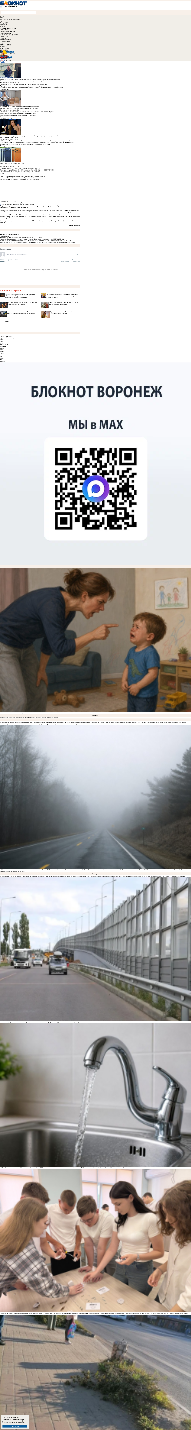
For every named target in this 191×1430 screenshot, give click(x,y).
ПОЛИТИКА (3, 38)
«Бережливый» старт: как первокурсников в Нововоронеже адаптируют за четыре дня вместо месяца (27, 1313)
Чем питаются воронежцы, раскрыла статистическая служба (43, 717)
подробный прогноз (6, 338)
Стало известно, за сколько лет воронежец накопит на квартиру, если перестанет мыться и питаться (55, 876)
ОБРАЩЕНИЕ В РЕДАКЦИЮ (9, 35)
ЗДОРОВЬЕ (3, 24)
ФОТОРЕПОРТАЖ (5, 45)
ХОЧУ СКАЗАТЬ (5, 48)
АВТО (1, 18)
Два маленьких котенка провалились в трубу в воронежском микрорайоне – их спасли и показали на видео (155, 876)
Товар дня (3, 146)
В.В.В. (2, 21)
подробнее (15, 338)
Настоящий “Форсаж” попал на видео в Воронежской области (164, 722)
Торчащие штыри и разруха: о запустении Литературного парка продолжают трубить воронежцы (29, 86)
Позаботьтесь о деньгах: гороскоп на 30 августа (14, 722)
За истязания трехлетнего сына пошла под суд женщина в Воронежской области (19, 713)
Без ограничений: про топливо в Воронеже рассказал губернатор (65, 869)
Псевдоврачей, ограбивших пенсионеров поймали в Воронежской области (86, 724)
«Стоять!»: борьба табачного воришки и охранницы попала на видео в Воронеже (133, 1167)
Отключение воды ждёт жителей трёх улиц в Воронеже (96, 1167)
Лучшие (9, 260)
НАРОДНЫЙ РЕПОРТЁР (7, 31)
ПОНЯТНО (15, 1426)
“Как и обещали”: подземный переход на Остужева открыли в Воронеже (129, 722)
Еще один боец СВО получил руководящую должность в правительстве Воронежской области (165, 1313)
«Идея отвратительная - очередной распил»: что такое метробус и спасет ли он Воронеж (27, 112)
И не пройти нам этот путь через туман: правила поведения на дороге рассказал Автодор (24, 869)
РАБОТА (11, 52)
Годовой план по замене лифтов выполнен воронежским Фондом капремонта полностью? (104, 876)
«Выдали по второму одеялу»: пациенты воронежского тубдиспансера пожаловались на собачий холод (31, 87)
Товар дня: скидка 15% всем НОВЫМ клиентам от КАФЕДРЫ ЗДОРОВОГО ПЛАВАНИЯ (27, 170)
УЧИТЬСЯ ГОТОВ (10, 53)
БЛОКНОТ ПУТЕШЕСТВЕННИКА (10, 19)
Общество (3, 201)
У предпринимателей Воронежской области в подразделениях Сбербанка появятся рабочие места (29, 240)
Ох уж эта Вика (4, 89)
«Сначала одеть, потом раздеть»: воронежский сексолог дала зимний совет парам (25, 144)
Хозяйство (3, 117)
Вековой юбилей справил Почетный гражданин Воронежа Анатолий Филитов (120, 1313)
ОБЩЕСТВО (4, 36)
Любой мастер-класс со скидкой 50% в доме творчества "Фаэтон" (20, 168)
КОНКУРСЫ (3, 26)
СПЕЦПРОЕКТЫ (5, 41)
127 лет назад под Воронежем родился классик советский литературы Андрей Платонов (63, 1022)
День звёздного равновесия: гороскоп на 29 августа (15, 876)
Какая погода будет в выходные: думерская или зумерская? (18, 115)
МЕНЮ (2, 16)
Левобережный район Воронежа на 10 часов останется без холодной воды (21, 1167)
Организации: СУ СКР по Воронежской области (14, 242)
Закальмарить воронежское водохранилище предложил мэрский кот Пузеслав (61, 1167)
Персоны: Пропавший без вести (66, 242)
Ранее (17, 260)
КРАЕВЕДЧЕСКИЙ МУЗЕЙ (8, 28)
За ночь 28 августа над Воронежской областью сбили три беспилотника (101, 869)
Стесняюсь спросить (6, 118)
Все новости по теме (6, 82)
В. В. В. (2, 173)
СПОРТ (2, 43)
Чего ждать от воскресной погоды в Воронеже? (14, 717)
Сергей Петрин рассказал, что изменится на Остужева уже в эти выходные (21, 1022)
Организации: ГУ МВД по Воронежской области (43, 242)
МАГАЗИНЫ (9, 60)
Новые (2, 260)
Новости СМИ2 (4, 322)
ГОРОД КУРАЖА (5, 23)
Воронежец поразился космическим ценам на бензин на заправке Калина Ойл (23, 84)
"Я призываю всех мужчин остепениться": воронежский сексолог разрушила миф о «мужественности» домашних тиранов (37, 142)
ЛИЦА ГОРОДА (4, 30)
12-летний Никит (37, 221)
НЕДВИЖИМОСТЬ (5, 33)
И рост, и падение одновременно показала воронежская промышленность (47, 722)
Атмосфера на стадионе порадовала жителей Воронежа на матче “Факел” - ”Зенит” (88, 722)
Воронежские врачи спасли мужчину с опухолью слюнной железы (163, 869)
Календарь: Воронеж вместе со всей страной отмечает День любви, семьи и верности (26, 239)
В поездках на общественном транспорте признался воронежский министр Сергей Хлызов (77, 1313)
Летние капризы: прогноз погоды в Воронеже (133, 869)
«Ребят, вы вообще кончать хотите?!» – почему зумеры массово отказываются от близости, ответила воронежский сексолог (37, 141)
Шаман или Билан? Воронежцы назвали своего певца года (18, 113)
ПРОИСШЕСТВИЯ (5, 40)
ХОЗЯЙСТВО (4, 46)
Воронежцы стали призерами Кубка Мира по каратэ (15, 237)
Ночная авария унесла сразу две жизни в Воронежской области (49, 724)
